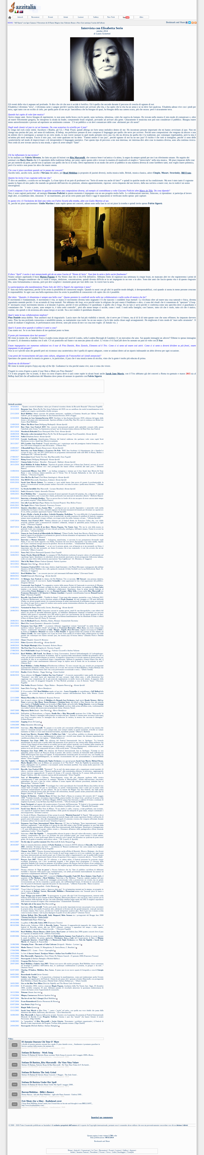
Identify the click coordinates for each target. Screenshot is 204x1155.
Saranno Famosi (82, 1152)
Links (114, 1152)
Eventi (50, 17)
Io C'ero (94, 1150)
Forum (101, 1152)
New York (111, 17)
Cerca (108, 1152)
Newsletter (94, 1152)
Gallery (96, 17)
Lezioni (81, 17)
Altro (141, 17)
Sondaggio (121, 1152)
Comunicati (85, 1150)
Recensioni (35, 17)
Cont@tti (130, 1152)
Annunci (133, 1150)
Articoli (20, 17)
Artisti (65, 17)
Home (70, 1150)
